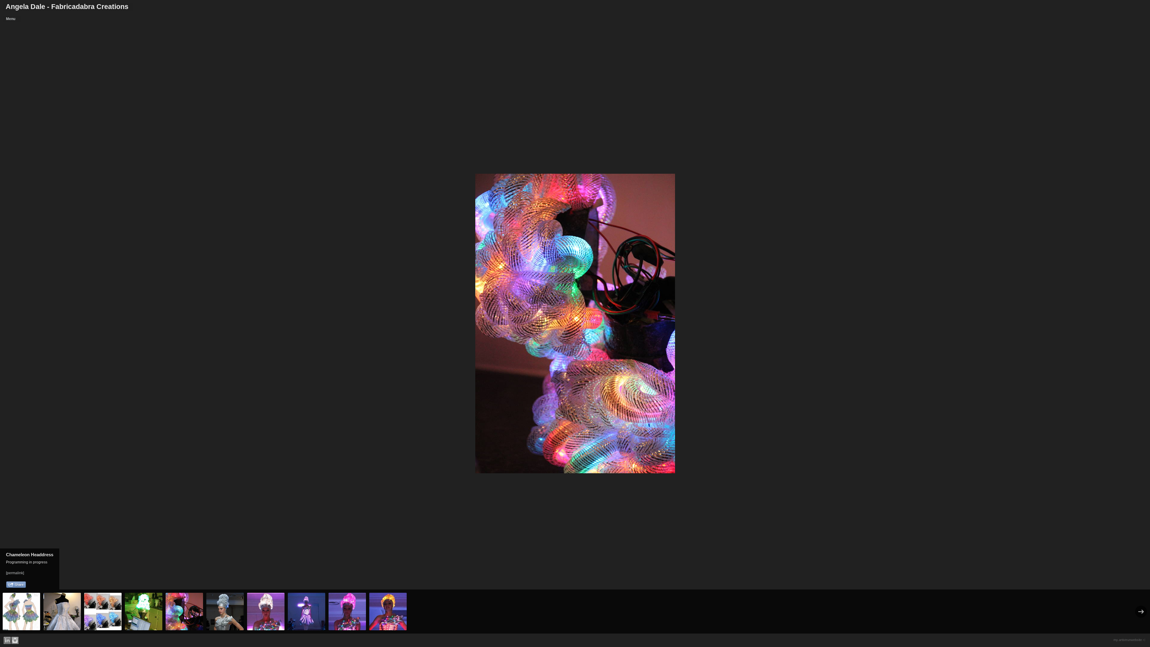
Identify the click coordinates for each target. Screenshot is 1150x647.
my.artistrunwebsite (1127, 640)
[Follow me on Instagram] (15, 640)
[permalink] (15, 573)
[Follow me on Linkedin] (7, 640)
